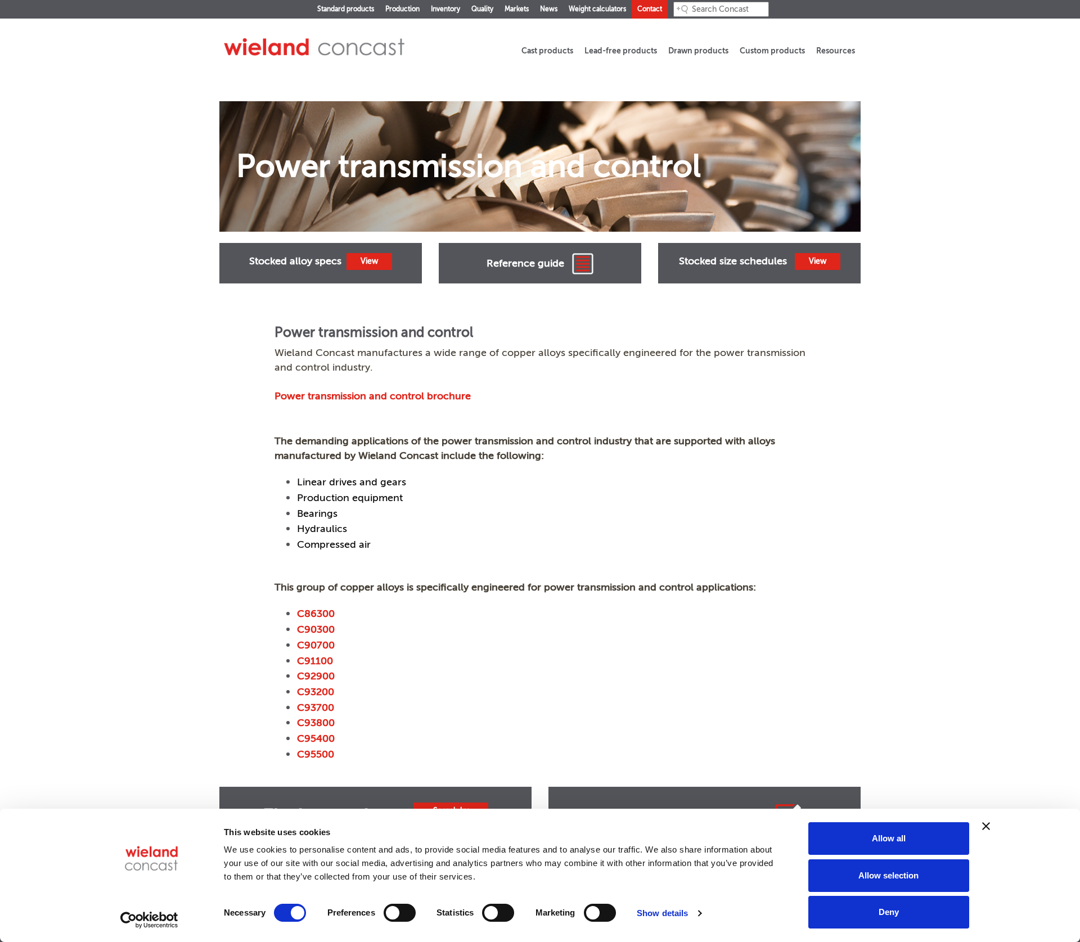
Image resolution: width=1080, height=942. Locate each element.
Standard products (345, 9)
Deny (889, 912)
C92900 (316, 676)
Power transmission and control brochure (372, 396)
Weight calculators (597, 9)
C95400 (316, 738)
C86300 (316, 613)
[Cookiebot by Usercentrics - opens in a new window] (149, 920)
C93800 (316, 722)
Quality (482, 9)
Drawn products (698, 50)
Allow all (889, 838)
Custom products (772, 50)
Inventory (445, 9)
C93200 (315, 691)
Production (402, 9)
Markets (517, 9)
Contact (649, 9)
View (369, 261)
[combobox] (721, 9)
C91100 (315, 660)
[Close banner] (986, 826)
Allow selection (888, 875)
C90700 (316, 645)
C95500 (315, 754)
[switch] (400, 913)
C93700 (315, 707)
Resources (835, 50)
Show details (662, 913)
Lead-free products (620, 50)
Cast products (547, 50)
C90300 (316, 629)
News (548, 9)
